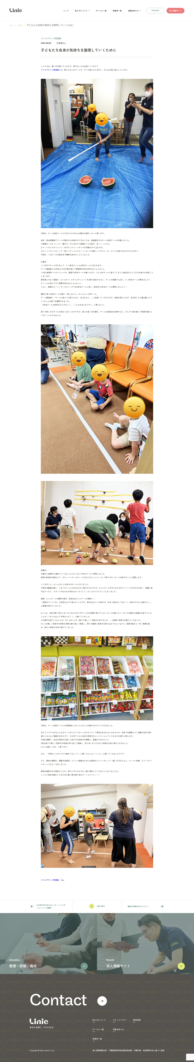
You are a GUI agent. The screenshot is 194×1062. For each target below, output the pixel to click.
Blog (19, 25)
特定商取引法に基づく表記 (153, 1050)
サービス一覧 (101, 10)
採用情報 (137, 1020)
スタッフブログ (119, 1020)
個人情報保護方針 (100, 1050)
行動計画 (137, 1050)
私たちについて (81, 10)
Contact (155, 11)
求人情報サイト (175, 10)
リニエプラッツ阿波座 (50, 69)
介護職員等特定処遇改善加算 (120, 1050)
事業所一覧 (117, 10)
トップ (66, 10)
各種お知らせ (133, 10)
